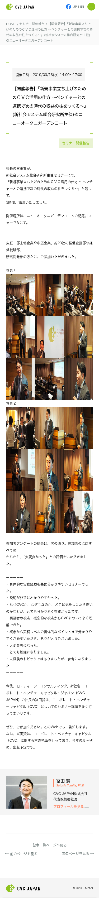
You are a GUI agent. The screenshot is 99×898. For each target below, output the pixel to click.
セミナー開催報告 (75, 143)
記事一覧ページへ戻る (49, 845)
